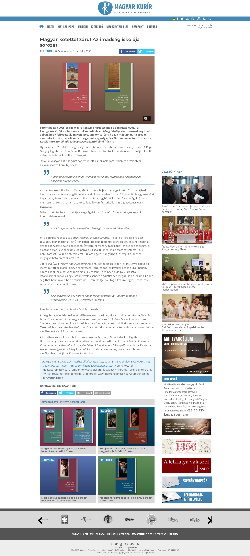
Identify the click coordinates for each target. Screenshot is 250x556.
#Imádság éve (49, 401)
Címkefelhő (170, 379)
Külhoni (83, 27)
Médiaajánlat (113, 552)
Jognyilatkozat (126, 552)
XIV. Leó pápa (66, 27)
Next (209, 520)
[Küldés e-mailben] (84, 394)
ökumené (177, 388)
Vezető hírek (172, 172)
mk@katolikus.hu (149, 550)
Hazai (50, 27)
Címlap (75, 534)
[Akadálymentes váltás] (174, 19)
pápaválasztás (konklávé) (177, 395)
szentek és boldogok (175, 399)
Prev (40, 520)
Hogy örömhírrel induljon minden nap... (182, 344)
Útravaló (192, 392)
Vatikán (196, 395)
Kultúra (152, 27)
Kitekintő (97, 27)
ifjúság (184, 414)
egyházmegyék (187, 384)
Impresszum (101, 552)
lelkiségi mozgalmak (175, 410)
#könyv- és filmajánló (72, 401)
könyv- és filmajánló (181, 402)
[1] (97, 122)
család (192, 410)
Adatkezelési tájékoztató (144, 552)
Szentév (181, 406)
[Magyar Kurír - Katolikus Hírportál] (125, 14)
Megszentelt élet (117, 27)
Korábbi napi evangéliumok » (196, 371)
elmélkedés (170, 384)
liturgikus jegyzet (195, 406)
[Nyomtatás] (102, 394)
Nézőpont (138, 27)
